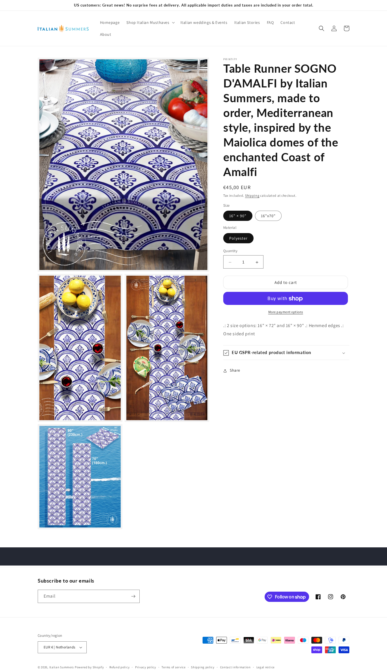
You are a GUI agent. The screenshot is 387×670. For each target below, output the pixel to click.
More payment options (285, 312)
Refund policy (119, 667)
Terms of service (173, 667)
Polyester (238, 238)
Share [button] (235, 370)
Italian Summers (61, 667)
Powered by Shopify (89, 667)
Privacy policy (145, 667)
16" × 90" (237, 216)
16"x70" (268, 216)
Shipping (252, 195)
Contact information (235, 667)
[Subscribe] (133, 596)
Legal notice (265, 667)
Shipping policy (202, 667)
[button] (150, 22)
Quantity (230, 251)
